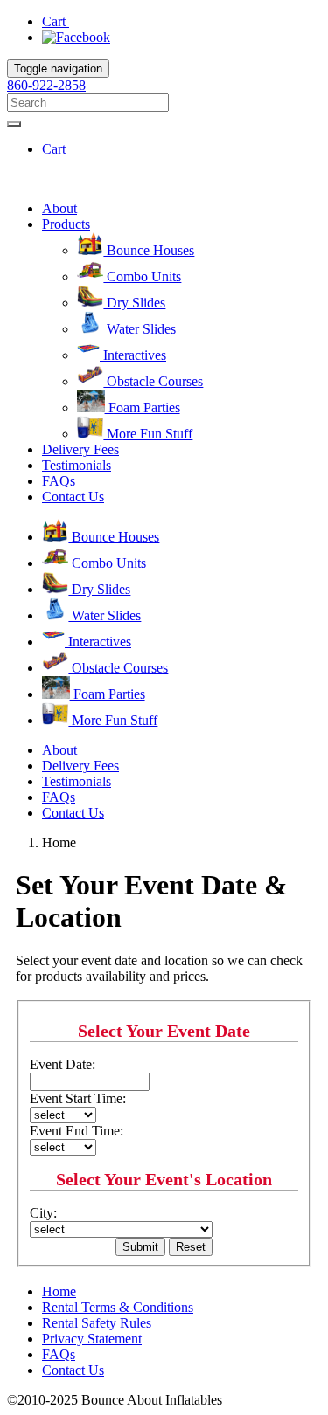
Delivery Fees (80, 449)
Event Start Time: (78, 1098)
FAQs (58, 480)
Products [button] (66, 224)
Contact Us (73, 496)
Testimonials (76, 465)
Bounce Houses (148, 250)
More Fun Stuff (147, 433)
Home (59, 1291)
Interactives (133, 355)
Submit (140, 1246)
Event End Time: (76, 1130)
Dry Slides (134, 302)
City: (43, 1212)
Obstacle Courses (153, 381)
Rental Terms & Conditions (117, 1307)
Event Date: (62, 1064)
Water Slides (139, 328)
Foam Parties (142, 407)
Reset (191, 1246)
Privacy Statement (92, 1338)
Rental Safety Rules (96, 1322)
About (59, 208)
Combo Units (142, 276)
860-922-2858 (46, 85)
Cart (55, 21)
